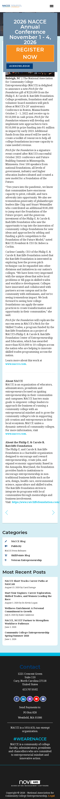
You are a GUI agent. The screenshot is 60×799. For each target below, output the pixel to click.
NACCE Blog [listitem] (18, 541)
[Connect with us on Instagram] (30, 699)
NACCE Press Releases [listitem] (15, 550)
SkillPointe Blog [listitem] (20, 555)
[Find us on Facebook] (17, 699)
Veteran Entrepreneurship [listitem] (26, 560)
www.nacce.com (15, 364)
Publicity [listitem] (16, 546)
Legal (51, 795)
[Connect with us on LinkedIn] (23, 699)
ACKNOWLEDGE (19, 66)
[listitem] (30, 584)
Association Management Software (30, 785)
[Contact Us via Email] (43, 699)
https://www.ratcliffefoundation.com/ (36, 502)
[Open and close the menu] (40, 6)
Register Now (30, 53)
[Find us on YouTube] (36, 699)
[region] (53, 512)
